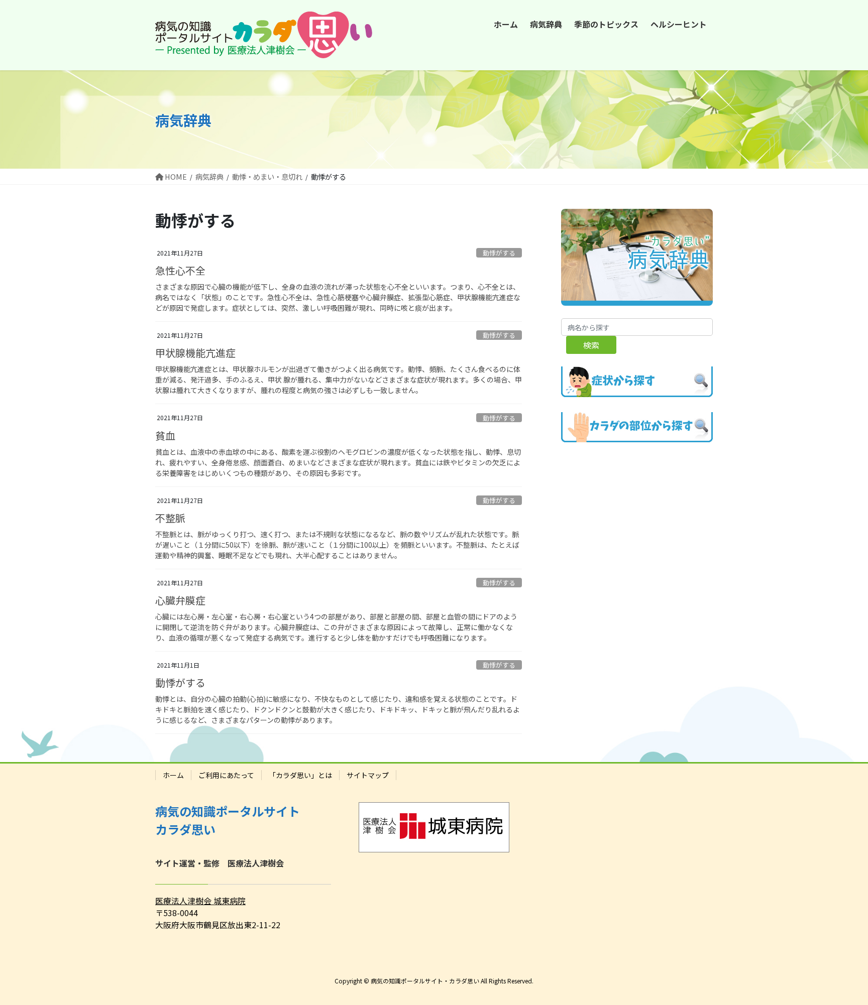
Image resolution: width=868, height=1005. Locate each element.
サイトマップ (368, 775)
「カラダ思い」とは (300, 775)
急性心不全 (180, 270)
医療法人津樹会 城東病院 (200, 901)
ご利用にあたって (226, 775)
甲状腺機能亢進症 (195, 352)
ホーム (173, 775)
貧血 (165, 435)
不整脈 (170, 518)
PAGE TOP (839, 965)
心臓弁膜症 (180, 600)
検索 (591, 345)
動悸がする (499, 253)
